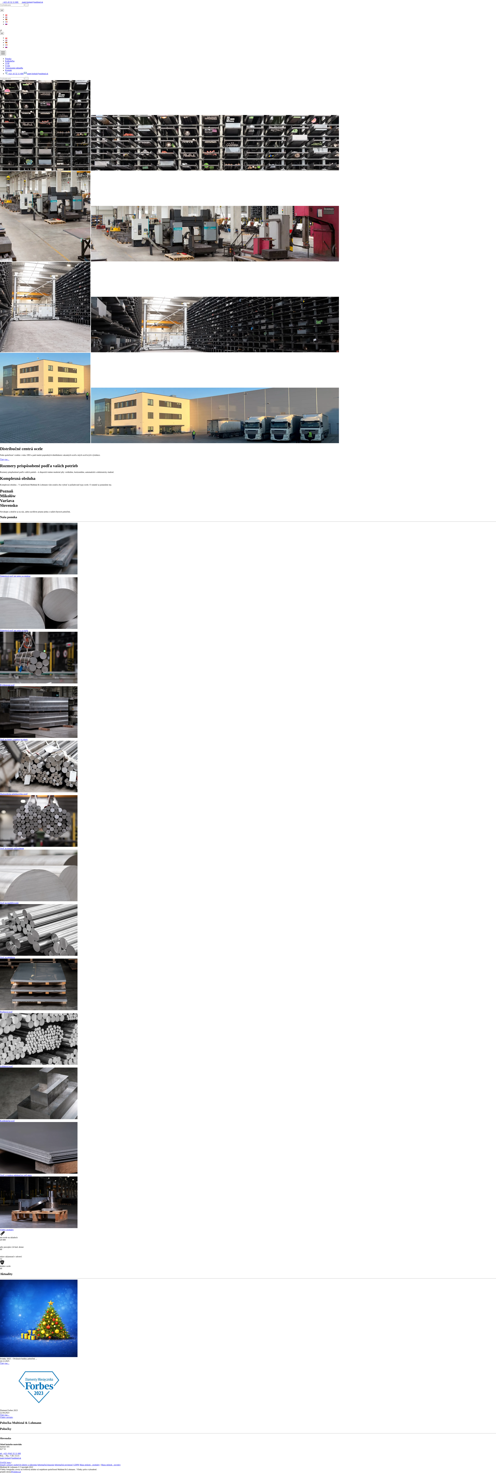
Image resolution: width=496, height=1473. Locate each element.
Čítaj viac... (4, 459)
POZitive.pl (16, 1472)
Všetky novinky (6, 1417)
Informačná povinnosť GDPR (67, 1465)
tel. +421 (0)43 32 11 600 (10, 1453)
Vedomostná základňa (14, 68)
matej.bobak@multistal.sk (10, 1458)
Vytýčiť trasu (5, 1462)
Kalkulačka (9, 61)
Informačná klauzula (45, 1465)
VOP (7, 63)
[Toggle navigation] (3, 53)
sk (2, 10)
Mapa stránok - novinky (111, 1465)
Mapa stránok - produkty (90, 1465)
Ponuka (8, 59)
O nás (7, 66)
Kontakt (8, 70)
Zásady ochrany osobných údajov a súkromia (18, 1465)
